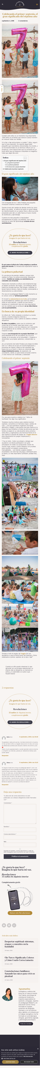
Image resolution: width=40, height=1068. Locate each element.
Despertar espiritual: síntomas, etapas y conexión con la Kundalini (19, 944)
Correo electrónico (10, 834)
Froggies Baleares (31, 434)
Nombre (7, 826)
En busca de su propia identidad (16, 167)
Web (5, 841)
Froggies (23, 653)
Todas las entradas (25, 1023)
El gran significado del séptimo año (15, 160)
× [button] (38, 1049)
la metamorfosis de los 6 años (18, 299)
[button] (2, 4)
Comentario (8, 803)
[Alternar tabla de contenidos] (24, 158)
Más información (28, 1056)
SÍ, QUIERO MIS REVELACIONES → (20, 252)
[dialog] (20, 1056)
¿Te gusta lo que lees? (13, 162)
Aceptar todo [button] (10, 1062)
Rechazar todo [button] (29, 1062)
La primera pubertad (13, 164)
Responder (5, 755)
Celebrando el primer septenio (13, 169)
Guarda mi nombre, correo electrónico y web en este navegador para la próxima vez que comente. (19, 851)
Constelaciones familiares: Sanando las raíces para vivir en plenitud (20, 973)
